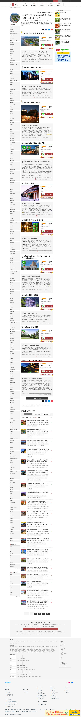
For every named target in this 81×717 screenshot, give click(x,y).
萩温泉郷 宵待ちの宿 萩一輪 (33, 220)
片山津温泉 (12, 302)
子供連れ (31, 474)
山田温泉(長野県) (13, 267)
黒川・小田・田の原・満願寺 (36, 465)
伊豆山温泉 (12, 329)
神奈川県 (27, 660)
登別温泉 (11, 29)
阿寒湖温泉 (12, 35)
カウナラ (62, 659)
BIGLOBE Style (54, 696)
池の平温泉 (12, 273)
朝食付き (11, 562)
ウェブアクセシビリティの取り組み (23, 709)
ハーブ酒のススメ (63, 666)
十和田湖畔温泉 (12, 60)
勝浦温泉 (11, 436)
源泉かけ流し (30, 497)
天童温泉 (11, 109)
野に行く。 (62, 658)
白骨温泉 (11, 227)
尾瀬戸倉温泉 (12, 169)
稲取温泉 (11, 333)
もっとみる (17, 568)
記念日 (39, 606)
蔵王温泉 (11, 91)
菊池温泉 (11, 504)
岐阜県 (21, 667)
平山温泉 (11, 518)
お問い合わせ (7, 709)
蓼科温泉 (11, 244)
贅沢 (44, 424)
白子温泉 (11, 191)
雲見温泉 (11, 347)
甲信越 (40, 542)
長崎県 (24, 676)
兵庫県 (37, 452)
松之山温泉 (12, 289)
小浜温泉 (11, 498)
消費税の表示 (13, 709)
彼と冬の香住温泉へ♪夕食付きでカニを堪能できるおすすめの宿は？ (40, 214)
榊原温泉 (11, 387)
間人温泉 (11, 404)
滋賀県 (18, 669)
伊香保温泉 (12, 160)
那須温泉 (11, 151)
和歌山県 (36, 604)
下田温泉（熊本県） (13, 507)
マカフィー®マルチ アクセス (42, 702)
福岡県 (18, 676)
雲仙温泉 (11, 496)
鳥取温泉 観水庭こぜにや (32, 102)
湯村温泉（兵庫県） (13, 429)
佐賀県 (21, 676)
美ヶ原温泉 (12, 231)
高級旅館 (31, 445)
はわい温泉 (12, 451)
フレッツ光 (40, 692)
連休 (44, 506)
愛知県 (24, 667)
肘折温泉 (11, 113)
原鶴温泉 (11, 487)
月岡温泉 (11, 269)
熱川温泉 (11, 358)
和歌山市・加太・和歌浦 (43, 604)
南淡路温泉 (29, 454)
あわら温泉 (12, 311)
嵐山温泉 (11, 398)
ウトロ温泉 (12, 38)
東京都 (24, 660)
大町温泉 (11, 233)
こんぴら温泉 (27, 650)
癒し (31, 570)
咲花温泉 (11, 282)
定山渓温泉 (12, 646)
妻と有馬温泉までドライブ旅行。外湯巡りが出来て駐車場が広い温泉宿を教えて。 (42, 354)
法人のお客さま (39, 687)
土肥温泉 (11, 351)
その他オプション (10, 706)
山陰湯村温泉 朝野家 (31, 295)
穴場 (33, 526)
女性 (33, 515)
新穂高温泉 (12, 364)
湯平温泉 (11, 536)
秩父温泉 (11, 184)
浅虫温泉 (11, 53)
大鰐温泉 (11, 55)
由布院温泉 (45, 651)
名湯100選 (35, 597)
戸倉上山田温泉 (12, 249)
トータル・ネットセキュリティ (12, 703)
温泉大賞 (26, 691)
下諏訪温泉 (12, 242)
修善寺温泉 (12, 320)
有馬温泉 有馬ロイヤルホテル (33, 67)
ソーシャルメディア (55, 698)
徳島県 (18, 674)
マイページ (68, 689)
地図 (42, 42)
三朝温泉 (11, 444)
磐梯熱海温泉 (12, 135)
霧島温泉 (11, 540)
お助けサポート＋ (10, 699)
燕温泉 (11, 287)
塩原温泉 (11, 144)
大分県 (30, 676)
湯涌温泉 (11, 307)
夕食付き (47, 515)
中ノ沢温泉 (12, 133)
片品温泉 (11, 171)
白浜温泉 (11, 433)
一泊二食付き (12, 564)
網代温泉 (11, 324)
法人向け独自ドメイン (42, 704)
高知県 (27, 674)
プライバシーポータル (44, 709)
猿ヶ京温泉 (12, 173)
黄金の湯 (34, 497)
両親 (34, 542)
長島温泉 (11, 389)
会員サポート (68, 692)
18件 (49, 224)
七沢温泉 (11, 202)
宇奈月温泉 (12, 291)
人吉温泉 (11, 513)
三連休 (42, 506)
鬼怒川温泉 (12, 140)
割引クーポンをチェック (48, 48)
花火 (28, 479)
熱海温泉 (40, 424)
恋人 (11, 585)
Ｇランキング (63, 648)
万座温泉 (11, 162)
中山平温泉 (12, 78)
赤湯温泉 (11, 98)
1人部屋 (37, 467)
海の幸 (39, 595)
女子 (11, 594)
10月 (38, 506)
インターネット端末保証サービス (12, 701)
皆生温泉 (11, 447)
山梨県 (18, 662)
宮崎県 (33, 676)
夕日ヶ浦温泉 (12, 409)
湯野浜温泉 (12, 118)
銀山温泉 (11, 93)
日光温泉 (11, 153)
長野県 (21, 662)
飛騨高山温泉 (12, 369)
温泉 (11, 546)
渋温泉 (11, 240)
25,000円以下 (42, 445)
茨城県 (24, 658)
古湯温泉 (11, 493)
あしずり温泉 (12, 482)
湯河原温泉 (12, 200)
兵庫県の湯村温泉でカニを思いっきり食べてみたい (37, 321)
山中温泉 (11, 298)
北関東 (31, 504)
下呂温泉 (11, 360)
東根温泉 (11, 111)
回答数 (30, 417)
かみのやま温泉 (12, 104)
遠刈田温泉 (12, 75)
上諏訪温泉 (12, 238)
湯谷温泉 (11, 380)
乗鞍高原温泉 (12, 251)
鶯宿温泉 (11, 62)
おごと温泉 (12, 393)
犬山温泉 (11, 373)
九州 (41, 463)
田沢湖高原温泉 (12, 89)
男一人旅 (34, 463)
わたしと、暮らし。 (64, 653)
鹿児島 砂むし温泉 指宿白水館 (34, 33)
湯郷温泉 (11, 462)
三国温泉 (11, 313)
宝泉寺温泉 (12, 533)
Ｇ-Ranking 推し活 (64, 663)
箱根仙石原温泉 (12, 211)
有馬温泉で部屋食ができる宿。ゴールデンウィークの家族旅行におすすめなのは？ (42, 95)
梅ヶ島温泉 (12, 340)
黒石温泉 (11, 58)
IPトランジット (40, 700)
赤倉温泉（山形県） (13, 95)
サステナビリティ (55, 692)
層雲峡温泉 (12, 42)
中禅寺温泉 (12, 149)
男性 (38, 463)
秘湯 (36, 526)
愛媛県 (24, 674)
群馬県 (32, 533)
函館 (36, 595)
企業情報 (52, 687)
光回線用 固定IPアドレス (42, 695)
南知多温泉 (12, 378)
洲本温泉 (11, 427)
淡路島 (40, 452)
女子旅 (37, 515)
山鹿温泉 (11, 520)
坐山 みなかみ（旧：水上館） (34, 360)
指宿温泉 (11, 538)
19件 (49, 187)
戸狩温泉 (11, 247)
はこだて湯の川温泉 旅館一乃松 (34, 143)
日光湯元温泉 (12, 142)
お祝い (43, 606)
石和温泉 (11, 213)
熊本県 (44, 463)
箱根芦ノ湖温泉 (12, 204)
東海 (31, 424)
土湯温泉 (11, 131)
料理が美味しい (12, 566)
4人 (38, 474)
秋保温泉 (11, 71)
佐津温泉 (11, 424)
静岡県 (34, 424)
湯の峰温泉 (12, 440)
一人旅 (11, 587)
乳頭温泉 (11, 82)
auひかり (8, 692)
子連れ (11, 592)
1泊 (37, 445)
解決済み (46, 414)
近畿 (33, 452)
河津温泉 (11, 342)
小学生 (41, 474)
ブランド (53, 690)
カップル (11, 583)
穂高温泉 (11, 262)
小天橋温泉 (12, 402)
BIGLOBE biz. (40, 689)
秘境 (39, 526)
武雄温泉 (11, 491)
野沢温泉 (11, 224)
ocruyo (62, 650)
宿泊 (48, 533)
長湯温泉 (11, 531)
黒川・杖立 (29, 465)
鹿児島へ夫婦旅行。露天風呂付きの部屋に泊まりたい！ (38, 289)
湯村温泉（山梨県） (13, 222)
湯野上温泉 (12, 138)
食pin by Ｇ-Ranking (64, 664)
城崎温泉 (11, 413)
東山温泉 (11, 120)
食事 (11, 557)
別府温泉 (11, 522)
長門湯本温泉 (12, 467)
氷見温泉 (11, 293)
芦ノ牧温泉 (12, 122)
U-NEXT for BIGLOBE (11, 704)
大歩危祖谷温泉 (12, 473)
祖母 (37, 542)
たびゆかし (62, 662)
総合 (39, 417)
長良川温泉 (12, 371)
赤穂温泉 (11, 418)
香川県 (21, 674)
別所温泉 (11, 260)
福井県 (24, 665)
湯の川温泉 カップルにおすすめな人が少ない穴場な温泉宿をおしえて (40, 177)
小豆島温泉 (12, 478)
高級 (28, 445)
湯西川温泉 (34, 506)
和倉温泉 (23, 649)
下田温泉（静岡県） (13, 322)
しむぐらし (27, 692)
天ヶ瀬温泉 (12, 527)
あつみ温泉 (12, 100)
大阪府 (24, 669)
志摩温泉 (11, 384)
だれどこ (62, 649)
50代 (40, 454)
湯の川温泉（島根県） (14, 458)
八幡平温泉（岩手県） (14, 64)
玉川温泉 (11, 84)
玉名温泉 (11, 509)
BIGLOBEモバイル (10, 694)
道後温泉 (11, 480)
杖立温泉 (11, 511)
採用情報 (53, 695)
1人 (28, 463)
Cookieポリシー (52, 709)
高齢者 (31, 542)
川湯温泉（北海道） (13, 40)
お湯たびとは (63, 642)
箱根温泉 (11, 198)
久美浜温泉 (12, 400)
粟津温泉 (11, 300)
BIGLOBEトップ (35, 711)
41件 (49, 38)
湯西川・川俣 (30, 506)
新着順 (27, 417)
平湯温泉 (11, 362)
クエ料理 (46, 606)
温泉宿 (47, 424)
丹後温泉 (11, 407)
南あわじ (43, 452)
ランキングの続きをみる (37, 398)
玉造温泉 (11, 453)
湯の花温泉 (12, 411)
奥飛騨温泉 (12, 367)
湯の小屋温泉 (12, 180)
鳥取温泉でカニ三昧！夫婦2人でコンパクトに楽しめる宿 (38, 137)
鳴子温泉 (11, 69)
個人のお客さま (8, 687)
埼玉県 (18, 660)
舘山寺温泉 (12, 344)
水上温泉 (11, 178)
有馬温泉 (11, 650)
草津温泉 (11, 158)
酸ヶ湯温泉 (12, 51)
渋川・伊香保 (36, 533)
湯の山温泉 (12, 391)
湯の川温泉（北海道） (14, 33)
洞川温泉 (11, 431)
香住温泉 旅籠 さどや (31, 183)
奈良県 (30, 669)
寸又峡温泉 (12, 349)
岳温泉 (11, 129)
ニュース (53, 693)
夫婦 (11, 574)
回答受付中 (37, 414)
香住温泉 (11, 422)
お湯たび (62, 652)
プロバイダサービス (41, 693)
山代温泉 (11, 304)
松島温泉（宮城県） (13, 80)
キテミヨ (62, 654)
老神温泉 (11, 167)
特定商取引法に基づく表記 (9, 711)
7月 (32, 454)
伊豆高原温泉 (12, 327)
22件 (49, 107)
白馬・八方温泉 (12, 253)
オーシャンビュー (30, 554)
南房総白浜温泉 (12, 193)
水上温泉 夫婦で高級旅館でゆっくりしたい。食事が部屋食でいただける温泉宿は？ (43, 393)
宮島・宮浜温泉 (12, 464)
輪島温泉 (11, 309)
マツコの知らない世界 (41, 517)
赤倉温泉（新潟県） (13, 271)
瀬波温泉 (11, 284)
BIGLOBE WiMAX (10, 695)
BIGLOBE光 (9, 691)
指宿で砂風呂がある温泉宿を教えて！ (35, 61)
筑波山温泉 (12, 182)
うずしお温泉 (12, 420)
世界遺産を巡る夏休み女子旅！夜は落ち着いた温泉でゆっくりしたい (40, 250)
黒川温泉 (11, 500)
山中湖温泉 (12, 220)
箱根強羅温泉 (12, 209)
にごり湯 (40, 570)
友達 (11, 578)
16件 (49, 365)
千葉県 (21, 660)
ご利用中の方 (66, 687)
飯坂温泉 (11, 124)
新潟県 (44, 542)
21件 (49, 147)
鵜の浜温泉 (12, 278)
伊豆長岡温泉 (12, 331)
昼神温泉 (11, 258)
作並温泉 (11, 73)
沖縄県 (40, 676)
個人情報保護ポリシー (35, 709)
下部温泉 (11, 218)
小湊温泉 (11, 189)
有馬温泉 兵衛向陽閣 (31, 327)
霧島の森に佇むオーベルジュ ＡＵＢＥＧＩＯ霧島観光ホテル (37, 257)
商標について (28, 711)
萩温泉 (11, 469)
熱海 (37, 424)
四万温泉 (11, 164)
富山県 (18, 665)
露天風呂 (11, 553)
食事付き (11, 555)
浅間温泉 (11, 229)
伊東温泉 (11, 318)
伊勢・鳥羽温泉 (12, 382)
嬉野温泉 (11, 489)
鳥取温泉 (11, 449)
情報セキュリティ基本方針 (20, 711)
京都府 (21, 669)
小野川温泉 (12, 102)
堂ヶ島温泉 (12, 353)
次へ (48, 613)
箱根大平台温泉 (12, 207)
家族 (11, 581)
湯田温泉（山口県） (13, 471)
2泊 (40, 508)
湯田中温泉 (12, 264)
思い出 (35, 608)
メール (67, 690)
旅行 (11, 551)
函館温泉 (11, 49)
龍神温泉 (11, 442)
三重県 (27, 667)
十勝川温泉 (12, 31)
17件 (49, 262)
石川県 (21, 665)
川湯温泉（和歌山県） (14, 438)
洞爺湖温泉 (12, 44)
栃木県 (35, 504)
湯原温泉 (11, 460)
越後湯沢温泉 (12, 280)
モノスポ (62, 657)
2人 (10, 576)
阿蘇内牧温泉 (12, 502)
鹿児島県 (36, 676)
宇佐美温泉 (12, 338)
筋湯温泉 (11, 529)
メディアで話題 (34, 517)
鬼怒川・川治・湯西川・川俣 (41, 504)
